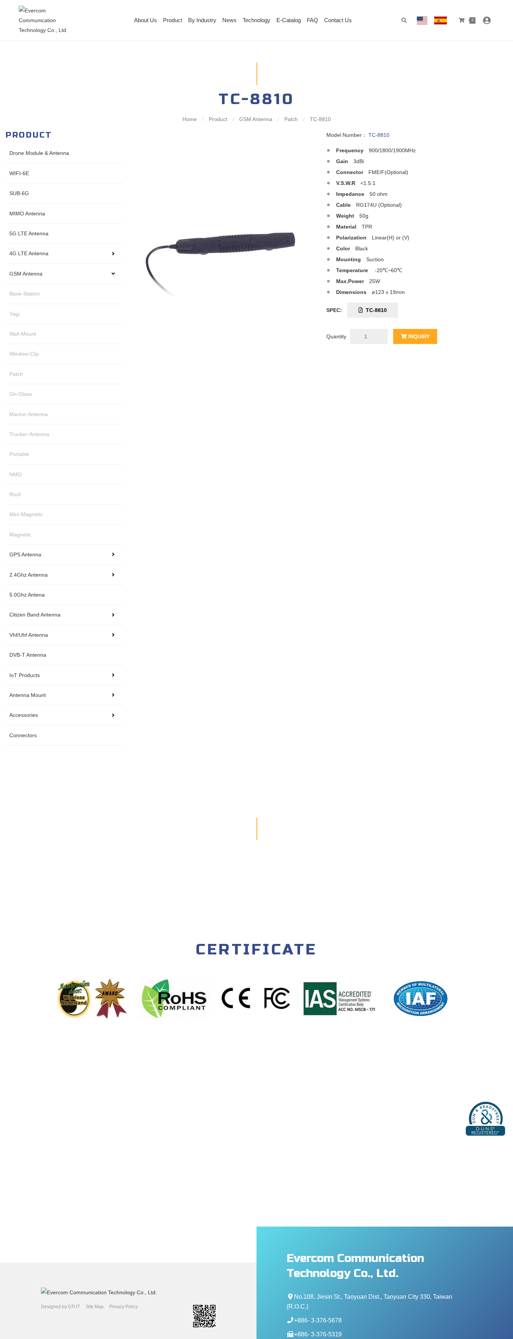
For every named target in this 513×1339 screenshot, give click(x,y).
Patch (291, 119)
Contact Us (338, 20)
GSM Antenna (256, 119)
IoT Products (24, 675)
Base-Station (24, 294)
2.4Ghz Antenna (28, 575)
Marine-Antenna (28, 414)
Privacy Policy (123, 1306)
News (229, 20)
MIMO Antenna (27, 214)
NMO (15, 474)
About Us (145, 20)
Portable (19, 454)
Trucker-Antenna (29, 434)
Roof (15, 494)
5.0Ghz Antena (27, 595)
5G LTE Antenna (28, 233)
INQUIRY (418, 336)
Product (172, 20)
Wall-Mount (22, 334)
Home (190, 119)
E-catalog (288, 20)
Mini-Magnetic (26, 514)
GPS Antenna (25, 554)
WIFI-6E (19, 173)
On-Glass (20, 394)
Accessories (23, 715)
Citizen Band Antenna (34, 615)
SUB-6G (19, 193)
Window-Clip (24, 354)
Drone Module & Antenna (39, 153)
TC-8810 (375, 310)
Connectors (23, 735)
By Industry (202, 20)
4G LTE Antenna (28, 253)
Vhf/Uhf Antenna (28, 635)
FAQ (312, 20)
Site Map (95, 1306)
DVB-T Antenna (27, 655)
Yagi (14, 314)
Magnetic (20, 535)
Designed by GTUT (60, 1306)
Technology (256, 20)
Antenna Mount (27, 695)
